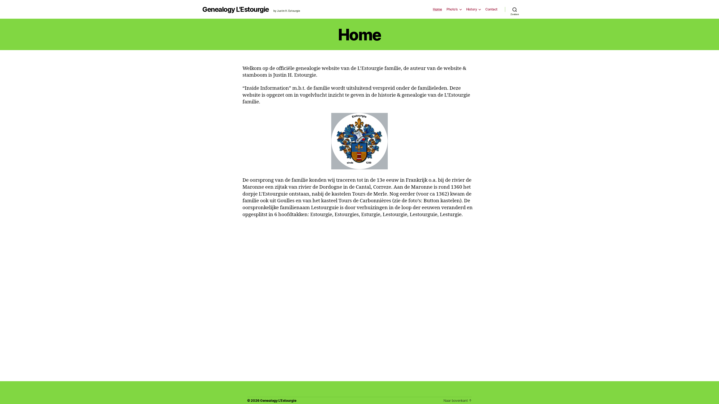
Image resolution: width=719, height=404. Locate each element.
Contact (491, 9)
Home (437, 9)
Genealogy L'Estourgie (235, 9)
